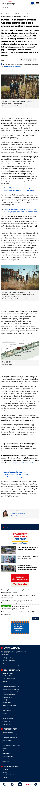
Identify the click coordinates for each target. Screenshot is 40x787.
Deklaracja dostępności (9, 661)
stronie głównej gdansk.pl (12, 66)
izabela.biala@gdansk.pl (18, 513)
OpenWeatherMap (17, 666)
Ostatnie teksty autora (17, 516)
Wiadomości (9, 14)
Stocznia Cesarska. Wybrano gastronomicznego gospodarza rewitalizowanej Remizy (16, 474)
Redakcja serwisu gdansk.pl (10, 658)
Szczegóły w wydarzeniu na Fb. (22, 463)
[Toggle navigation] (37, 3)
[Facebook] (12, 784)
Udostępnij (27, 60)
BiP (3, 663)
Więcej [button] (35, 619)
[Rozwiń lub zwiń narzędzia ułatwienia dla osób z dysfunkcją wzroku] (35, 784)
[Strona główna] (4, 784)
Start (2, 14)
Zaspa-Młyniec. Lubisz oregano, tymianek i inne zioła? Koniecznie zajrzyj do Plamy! (20, 189)
